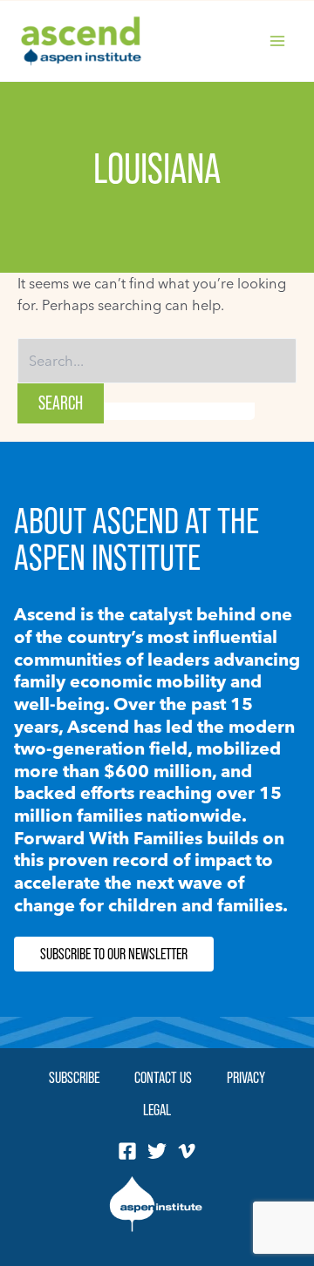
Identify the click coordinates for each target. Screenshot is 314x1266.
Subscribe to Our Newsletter (114, 954)
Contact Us (163, 1077)
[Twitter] (157, 1151)
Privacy (246, 1077)
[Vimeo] (186, 1151)
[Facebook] (127, 1151)
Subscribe (74, 1077)
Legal (157, 1109)
